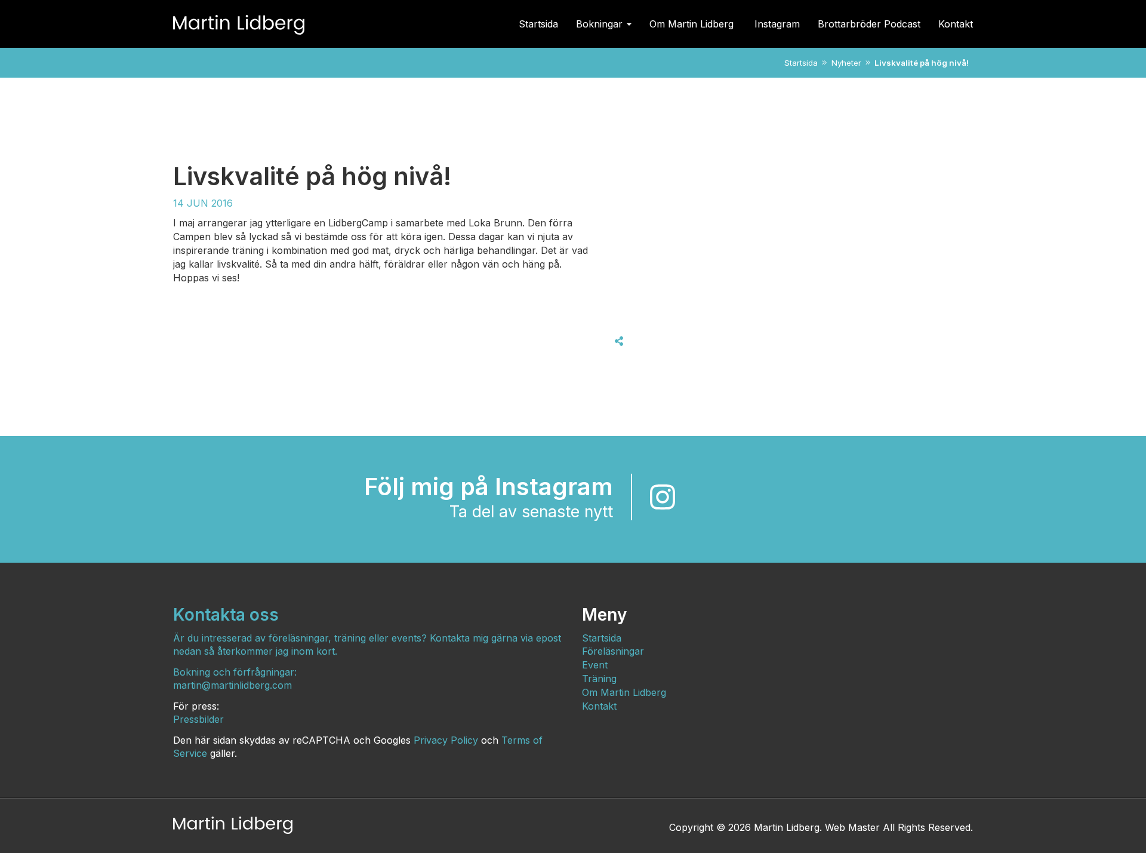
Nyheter (846, 62)
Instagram (777, 24)
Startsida (538, 24)
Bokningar (601, 24)
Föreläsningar (613, 651)
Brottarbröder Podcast (869, 24)
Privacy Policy (446, 740)
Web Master (852, 827)
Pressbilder (198, 719)
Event (595, 665)
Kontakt (955, 24)
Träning (599, 679)
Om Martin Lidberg (693, 24)
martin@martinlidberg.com (232, 685)
